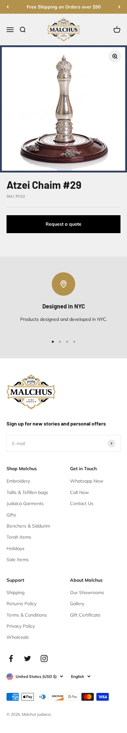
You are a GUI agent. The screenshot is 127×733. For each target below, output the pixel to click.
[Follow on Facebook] (11, 658)
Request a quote (63, 224)
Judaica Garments (25, 503)
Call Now (79, 492)
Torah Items (19, 537)
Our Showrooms (87, 592)
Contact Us (81, 503)
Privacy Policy (21, 626)
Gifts (11, 515)
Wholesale (18, 637)
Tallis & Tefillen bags (27, 492)
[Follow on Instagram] (44, 658)
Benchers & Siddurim (28, 526)
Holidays (15, 548)
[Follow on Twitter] (27, 658)
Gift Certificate (85, 615)
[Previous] (8, 6)
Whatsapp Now (86, 481)
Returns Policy (21, 603)
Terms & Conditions (27, 615)
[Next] (119, 6)
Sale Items (18, 559)
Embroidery (18, 481)
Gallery (77, 603)
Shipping (15, 592)
